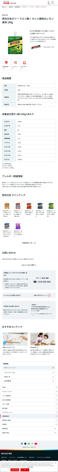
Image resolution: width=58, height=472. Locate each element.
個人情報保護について (22, 457)
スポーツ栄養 (5, 404)
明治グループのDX (12, 460)
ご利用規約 (3, 460)
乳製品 (4, 387)
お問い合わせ (4, 457)
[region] (29, 466)
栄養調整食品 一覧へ (27, 243)
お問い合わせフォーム (40, 295)
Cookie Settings (23, 460)
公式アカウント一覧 (27, 447)
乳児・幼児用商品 (6, 400)
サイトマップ (12, 457)
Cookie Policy (30, 467)
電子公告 (31, 457)
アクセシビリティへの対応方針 (44, 457)
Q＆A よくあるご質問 (28, 265)
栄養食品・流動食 (6, 420)
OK (25, 469)
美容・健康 (4, 408)
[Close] (55, 463)
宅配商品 (4, 424)
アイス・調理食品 (6, 396)
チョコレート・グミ (7, 391)
